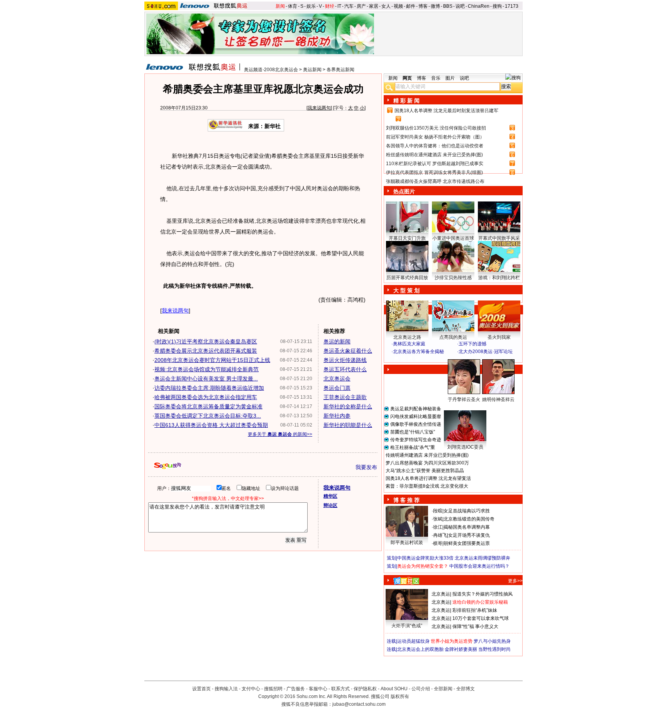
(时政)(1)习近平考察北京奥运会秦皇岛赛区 (205, 341)
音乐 (435, 78)
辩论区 (330, 505)
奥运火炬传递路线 (345, 360)
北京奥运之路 (407, 337)
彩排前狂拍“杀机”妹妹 (474, 610)
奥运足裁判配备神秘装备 (415, 408)
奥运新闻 (312, 69)
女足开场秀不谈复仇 (469, 535)
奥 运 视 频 (407, 359)
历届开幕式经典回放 (407, 277)
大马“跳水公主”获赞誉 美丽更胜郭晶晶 (425, 470)
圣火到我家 (499, 337)
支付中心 (251, 688)
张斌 (437, 519)
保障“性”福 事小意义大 (475, 626)
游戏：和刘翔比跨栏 (499, 277)
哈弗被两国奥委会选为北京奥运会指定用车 (205, 397)
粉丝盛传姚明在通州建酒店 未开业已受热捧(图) (434, 154)
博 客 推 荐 (406, 500)
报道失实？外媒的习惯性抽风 (482, 594)
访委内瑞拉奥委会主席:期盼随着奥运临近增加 (209, 388)
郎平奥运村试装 (407, 542)
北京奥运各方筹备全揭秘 (418, 351)
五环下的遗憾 (472, 343)
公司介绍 (420, 688)
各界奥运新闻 (340, 69)
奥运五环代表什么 (345, 369)
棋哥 (437, 543)
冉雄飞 (440, 535)
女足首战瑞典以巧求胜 (467, 511)
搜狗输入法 (226, 688)
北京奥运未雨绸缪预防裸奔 (482, 558)
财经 (329, 6)
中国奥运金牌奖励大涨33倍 (425, 558)
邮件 (410, 6)
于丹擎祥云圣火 (464, 399)
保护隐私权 (365, 688)
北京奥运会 (336, 378)
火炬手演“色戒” (406, 625)
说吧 (460, 6)
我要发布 (366, 467)
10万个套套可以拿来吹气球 (480, 618)
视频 (398, 6)
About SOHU (394, 688)
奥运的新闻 (336, 341)
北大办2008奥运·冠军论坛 (486, 351)
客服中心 (318, 688)
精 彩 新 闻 (406, 100)
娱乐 (311, 6)
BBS (447, 6)
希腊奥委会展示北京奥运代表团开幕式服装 (205, 351)
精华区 (330, 496)
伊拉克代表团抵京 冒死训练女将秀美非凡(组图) (434, 172)
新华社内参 (336, 416)
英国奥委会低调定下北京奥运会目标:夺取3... (207, 416)
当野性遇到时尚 (494, 649)
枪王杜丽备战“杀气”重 (412, 447)
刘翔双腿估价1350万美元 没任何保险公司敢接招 (436, 128)
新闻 (280, 6)
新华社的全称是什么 (347, 406)
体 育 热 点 (457, 407)
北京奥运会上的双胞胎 (420, 649)
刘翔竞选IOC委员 (465, 447)
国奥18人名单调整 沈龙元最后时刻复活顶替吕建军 (446, 110)
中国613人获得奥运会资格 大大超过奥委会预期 (211, 425)
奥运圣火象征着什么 (347, 351)
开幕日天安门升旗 (407, 238)
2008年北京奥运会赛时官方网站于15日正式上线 (212, 360)
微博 (435, 6)
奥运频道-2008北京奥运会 (271, 69)
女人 (386, 6)
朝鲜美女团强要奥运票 (467, 543)
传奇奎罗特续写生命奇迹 (415, 439)
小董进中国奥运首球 (453, 238)
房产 (361, 6)
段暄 (437, 511)
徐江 (437, 527)
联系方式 (340, 688)
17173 (511, 6)
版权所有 (400, 696)
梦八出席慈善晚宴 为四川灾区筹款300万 (427, 463)
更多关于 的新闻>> (280, 434)
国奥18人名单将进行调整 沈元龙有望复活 (428, 478)
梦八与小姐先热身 (492, 641)
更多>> (515, 581)
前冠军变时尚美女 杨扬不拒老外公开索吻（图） (435, 137)
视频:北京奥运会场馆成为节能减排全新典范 (206, 369)
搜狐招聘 (273, 688)
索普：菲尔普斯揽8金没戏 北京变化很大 (427, 486)
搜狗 (497, 6)
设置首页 (201, 688)
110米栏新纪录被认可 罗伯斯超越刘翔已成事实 (434, 163)
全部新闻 (443, 688)
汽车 (349, 6)
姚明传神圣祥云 (498, 399)
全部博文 (465, 688)
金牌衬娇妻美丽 (461, 649)
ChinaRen (478, 6)
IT (339, 6)
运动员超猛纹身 (413, 641)
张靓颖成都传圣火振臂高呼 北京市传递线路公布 (435, 181)
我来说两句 (319, 108)
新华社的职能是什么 (347, 425)
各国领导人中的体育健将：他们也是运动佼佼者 (434, 145)
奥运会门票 (336, 388)
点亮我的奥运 (453, 337)
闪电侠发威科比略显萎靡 (415, 416)
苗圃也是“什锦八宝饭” (412, 432)
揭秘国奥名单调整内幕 (467, 527)
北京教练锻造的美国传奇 (469, 519)
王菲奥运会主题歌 (345, 397)
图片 (450, 78)
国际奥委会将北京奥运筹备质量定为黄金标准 (208, 406)
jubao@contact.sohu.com (359, 704)
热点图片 (404, 191)
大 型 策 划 (406, 290)
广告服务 (295, 688)
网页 (407, 78)
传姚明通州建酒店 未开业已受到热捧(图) (427, 455)
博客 (423, 6)
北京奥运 (441, 594)
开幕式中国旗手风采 (499, 238)
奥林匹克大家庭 (409, 343)
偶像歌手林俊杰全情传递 (415, 424)
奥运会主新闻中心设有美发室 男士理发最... (206, 378)
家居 (373, 6)
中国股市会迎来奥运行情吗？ (479, 566)
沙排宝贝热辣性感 (453, 277)
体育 (292, 6)
